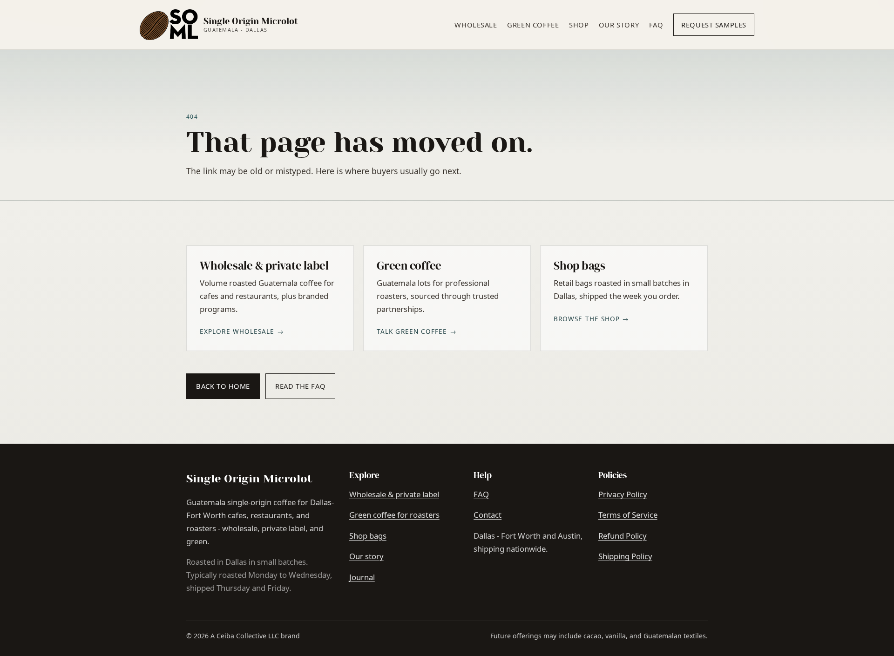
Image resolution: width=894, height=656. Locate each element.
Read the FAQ (300, 386)
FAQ (656, 24)
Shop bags (367, 535)
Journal (362, 577)
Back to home (223, 386)
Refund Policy (622, 535)
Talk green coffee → (417, 331)
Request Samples (713, 24)
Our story (366, 556)
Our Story (619, 24)
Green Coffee (533, 24)
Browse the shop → (592, 318)
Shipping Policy (625, 556)
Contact (487, 514)
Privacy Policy (622, 494)
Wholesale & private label (394, 494)
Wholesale (475, 24)
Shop (579, 24)
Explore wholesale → (242, 331)
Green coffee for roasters (394, 514)
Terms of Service (627, 514)
